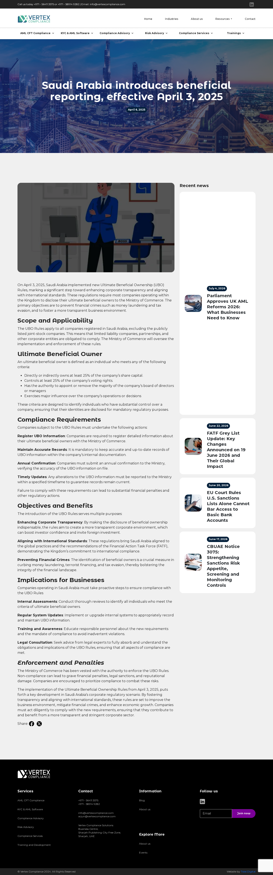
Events (143, 852)
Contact (250, 18)
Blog (142, 800)
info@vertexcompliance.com (107, 4)
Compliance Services (194, 33)
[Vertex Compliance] (34, 19)
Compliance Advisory (115, 33)
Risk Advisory (154, 33)
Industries (171, 18)
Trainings (234, 33)
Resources (222, 18)
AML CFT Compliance (35, 33)
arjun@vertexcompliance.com (97, 816)
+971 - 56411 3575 (88, 800)
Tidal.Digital (248, 871)
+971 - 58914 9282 (89, 804)
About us (197, 18)
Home (148, 18)
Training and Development (34, 844)
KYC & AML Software (75, 33)
